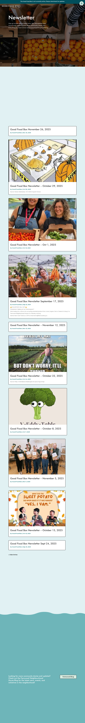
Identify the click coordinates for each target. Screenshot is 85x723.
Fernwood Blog (68, 677)
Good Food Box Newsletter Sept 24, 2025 (33, 543)
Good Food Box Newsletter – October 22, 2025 (36, 375)
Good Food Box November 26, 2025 (30, 129)
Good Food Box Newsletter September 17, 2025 (37, 301)
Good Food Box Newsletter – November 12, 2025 (37, 325)
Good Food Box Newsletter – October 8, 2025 (35, 428)
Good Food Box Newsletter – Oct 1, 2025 (33, 244)
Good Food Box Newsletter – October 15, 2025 (36, 530)
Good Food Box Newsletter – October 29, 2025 (36, 185)
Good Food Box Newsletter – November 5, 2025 (37, 478)
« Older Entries (13, 554)
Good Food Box (17, 132)
